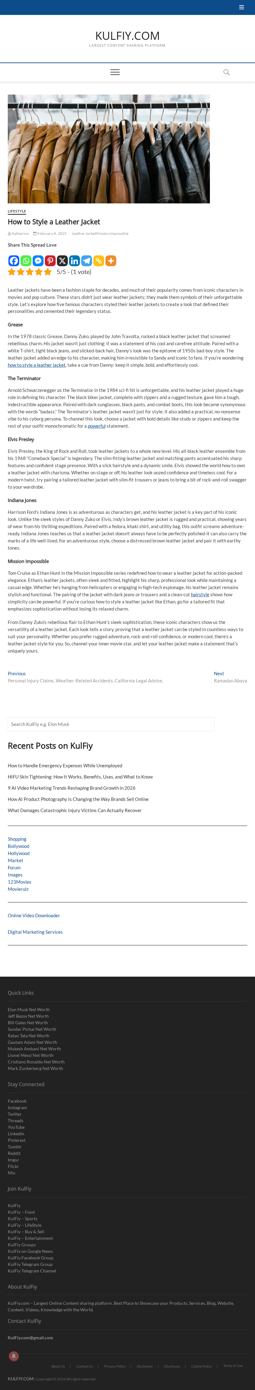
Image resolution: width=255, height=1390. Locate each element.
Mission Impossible (112, 233)
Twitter (15, 1114)
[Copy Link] (98, 257)
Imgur (13, 1159)
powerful (97, 426)
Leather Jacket (84, 233)
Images (15, 874)
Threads (15, 1120)
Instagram (17, 1107)
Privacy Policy (115, 1366)
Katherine (20, 233)
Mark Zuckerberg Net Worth (35, 1068)
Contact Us (84, 1366)
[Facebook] (13, 257)
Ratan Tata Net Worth (28, 1035)
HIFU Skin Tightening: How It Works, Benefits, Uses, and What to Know (80, 776)
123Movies (19, 882)
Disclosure (172, 1366)
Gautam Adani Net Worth (32, 1042)
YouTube (16, 1127)
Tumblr (15, 1146)
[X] (62, 257)
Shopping (17, 839)
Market (15, 860)
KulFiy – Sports (22, 1218)
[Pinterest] (50, 257)
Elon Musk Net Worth (29, 1009)
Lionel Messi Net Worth (30, 1055)
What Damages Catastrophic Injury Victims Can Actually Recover (75, 810)
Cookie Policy (201, 1366)
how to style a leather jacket (37, 365)
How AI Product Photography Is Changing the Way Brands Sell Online (78, 799)
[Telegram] (86, 257)
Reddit (14, 1153)
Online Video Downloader (34, 915)
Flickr (13, 1166)
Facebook (17, 1101)
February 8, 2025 (52, 233)
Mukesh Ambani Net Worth (34, 1048)
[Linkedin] (74, 257)
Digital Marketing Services (35, 932)
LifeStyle (17, 211)
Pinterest (17, 1140)
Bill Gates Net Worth (28, 1022)
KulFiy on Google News (30, 1251)
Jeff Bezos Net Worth (28, 1016)
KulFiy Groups (22, 1244)
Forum (14, 867)
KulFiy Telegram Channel (32, 1270)
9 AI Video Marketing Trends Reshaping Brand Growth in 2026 (72, 788)
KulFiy (14, 1205)
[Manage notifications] (14, 1356)
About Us (58, 1366)
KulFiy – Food (21, 1212)
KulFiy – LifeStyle (24, 1225)
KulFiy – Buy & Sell (26, 1231)
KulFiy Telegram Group (30, 1264)
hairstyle (200, 594)
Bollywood (18, 846)
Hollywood (19, 853)
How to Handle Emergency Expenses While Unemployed (65, 765)
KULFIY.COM (127, 36)
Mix (11, 1172)
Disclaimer (145, 1366)
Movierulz (18, 889)
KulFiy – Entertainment (30, 1238)
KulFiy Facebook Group (30, 1257)
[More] (110, 257)
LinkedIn (16, 1133)
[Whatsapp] (26, 257)
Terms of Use (233, 1366)
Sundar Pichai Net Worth (32, 1029)
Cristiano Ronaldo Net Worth (36, 1061)
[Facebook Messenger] (38, 257)
